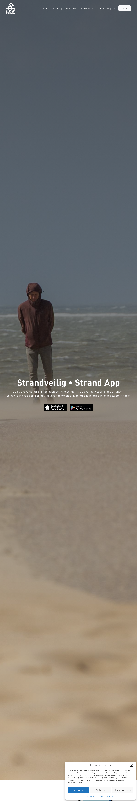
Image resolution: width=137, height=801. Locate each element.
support (110, 8)
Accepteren (78, 790)
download (71, 8)
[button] (131, 765)
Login (125, 8)
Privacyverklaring (106, 796)
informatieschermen (92, 8)
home (45, 8)
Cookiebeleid (92, 796)
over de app (57, 8)
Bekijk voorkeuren (123, 790)
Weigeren (100, 790)
